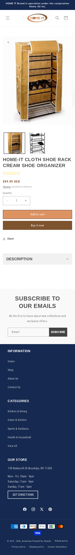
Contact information (57, 547)
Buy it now (37, 225)
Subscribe (58, 332)
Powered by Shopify (41, 541)
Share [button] (10, 238)
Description (19, 259)
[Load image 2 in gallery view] (37, 143)
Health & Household (19, 437)
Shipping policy (36, 547)
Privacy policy (19, 547)
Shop (10, 369)
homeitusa (27, 541)
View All (12, 445)
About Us (13, 378)
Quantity (7, 193)
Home (11, 361)
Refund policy (61, 541)
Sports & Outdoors (18, 428)
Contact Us (14, 387)
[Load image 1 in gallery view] (14, 143)
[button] (7, 18)
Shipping (7, 187)
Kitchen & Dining (17, 411)
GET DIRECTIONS (23, 494)
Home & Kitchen (17, 419)
